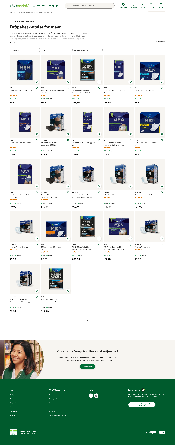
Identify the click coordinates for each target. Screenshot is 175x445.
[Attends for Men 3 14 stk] (25, 226)
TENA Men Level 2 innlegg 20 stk (83, 144)
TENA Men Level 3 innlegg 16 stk (21, 144)
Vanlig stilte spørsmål (16, 395)
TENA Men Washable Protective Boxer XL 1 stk (81, 248)
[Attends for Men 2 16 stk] (150, 174)
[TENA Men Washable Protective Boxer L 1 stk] (56, 279)
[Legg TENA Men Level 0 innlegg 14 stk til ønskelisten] (37, 88)
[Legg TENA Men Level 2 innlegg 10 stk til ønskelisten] (162, 140)
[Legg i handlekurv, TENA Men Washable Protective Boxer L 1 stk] (68, 291)
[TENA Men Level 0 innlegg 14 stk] (25, 70)
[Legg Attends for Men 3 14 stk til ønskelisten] (37, 244)
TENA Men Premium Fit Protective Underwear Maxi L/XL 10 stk (114, 144)
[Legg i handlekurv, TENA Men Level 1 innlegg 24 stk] (130, 82)
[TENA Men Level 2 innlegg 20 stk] (87, 122)
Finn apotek (53, 399)
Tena (12, 88)
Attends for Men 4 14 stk (144, 247)
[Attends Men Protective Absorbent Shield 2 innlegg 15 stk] (87, 174)
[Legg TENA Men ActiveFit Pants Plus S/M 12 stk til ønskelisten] (68, 88)
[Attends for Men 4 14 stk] (150, 226)
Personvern (13, 411)
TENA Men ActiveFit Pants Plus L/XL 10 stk (21, 196)
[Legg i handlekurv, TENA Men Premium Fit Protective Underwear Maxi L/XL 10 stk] (130, 134)
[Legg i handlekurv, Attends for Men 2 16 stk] (162, 186)
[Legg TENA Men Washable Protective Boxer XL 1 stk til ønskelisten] (99, 244)
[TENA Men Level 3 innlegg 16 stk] (25, 122)
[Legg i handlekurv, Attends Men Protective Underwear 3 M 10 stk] (68, 134)
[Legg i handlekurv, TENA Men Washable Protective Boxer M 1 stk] (99, 82)
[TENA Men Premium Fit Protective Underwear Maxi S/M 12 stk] (119, 226)
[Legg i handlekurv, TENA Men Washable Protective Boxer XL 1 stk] (99, 238)
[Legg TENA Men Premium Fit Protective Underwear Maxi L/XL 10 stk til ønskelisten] (130, 140)
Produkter (40, 5)
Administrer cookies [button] (24, 433)
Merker (34, 433)
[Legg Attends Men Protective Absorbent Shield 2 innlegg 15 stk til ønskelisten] (99, 192)
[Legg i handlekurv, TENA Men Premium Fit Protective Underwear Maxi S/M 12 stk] (130, 238)
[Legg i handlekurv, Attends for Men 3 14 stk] (37, 238)
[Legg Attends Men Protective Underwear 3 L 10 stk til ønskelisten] (68, 192)
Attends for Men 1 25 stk (112, 195)
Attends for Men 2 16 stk (144, 195)
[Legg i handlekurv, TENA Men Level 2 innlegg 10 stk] (162, 134)
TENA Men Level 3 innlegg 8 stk (51, 248)
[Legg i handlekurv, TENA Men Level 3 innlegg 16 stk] (37, 134)
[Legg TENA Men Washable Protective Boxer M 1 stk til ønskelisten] (99, 88)
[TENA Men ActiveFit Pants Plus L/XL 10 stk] (25, 174)
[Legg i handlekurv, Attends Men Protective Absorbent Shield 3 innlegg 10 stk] (37, 291)
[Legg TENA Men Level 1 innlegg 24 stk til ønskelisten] (130, 88)
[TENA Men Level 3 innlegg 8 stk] (56, 226)
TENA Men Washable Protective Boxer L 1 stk (49, 300)
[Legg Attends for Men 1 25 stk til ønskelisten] (130, 192)
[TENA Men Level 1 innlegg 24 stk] (119, 70)
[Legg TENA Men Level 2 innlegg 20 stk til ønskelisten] (99, 140)
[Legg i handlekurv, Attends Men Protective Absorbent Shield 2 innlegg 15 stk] (99, 186)
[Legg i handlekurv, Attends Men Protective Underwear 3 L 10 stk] (68, 186)
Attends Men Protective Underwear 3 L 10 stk (50, 196)
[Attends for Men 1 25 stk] (119, 174)
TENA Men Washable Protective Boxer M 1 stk (81, 91)
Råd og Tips (53, 5)
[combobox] (90, 6)
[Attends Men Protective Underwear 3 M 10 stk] (56, 122)
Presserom (52, 411)
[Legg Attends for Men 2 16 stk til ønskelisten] (162, 192)
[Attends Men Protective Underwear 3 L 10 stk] (56, 174)
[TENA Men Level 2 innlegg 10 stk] (150, 122)
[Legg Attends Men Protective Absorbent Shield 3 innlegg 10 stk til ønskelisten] (37, 297)
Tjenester (52, 403)
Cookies (12, 415)
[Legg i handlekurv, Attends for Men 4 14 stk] (162, 238)
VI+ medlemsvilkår (16, 407)
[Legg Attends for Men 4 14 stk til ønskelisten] (162, 244)
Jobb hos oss (53, 407)
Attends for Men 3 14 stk (19, 247)
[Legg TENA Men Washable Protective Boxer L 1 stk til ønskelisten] (68, 297)
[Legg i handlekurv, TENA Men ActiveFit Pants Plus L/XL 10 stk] (37, 186)
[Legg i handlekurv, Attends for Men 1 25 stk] (130, 186)
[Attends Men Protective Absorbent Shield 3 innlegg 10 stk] (25, 279)
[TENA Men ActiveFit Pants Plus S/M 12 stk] (56, 70)
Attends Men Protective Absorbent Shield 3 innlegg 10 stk (21, 300)
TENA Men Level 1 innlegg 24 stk (114, 91)
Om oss (51, 395)
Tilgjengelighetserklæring (57, 415)
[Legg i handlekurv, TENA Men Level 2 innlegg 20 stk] (99, 134)
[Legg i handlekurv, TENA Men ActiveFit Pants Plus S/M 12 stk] (68, 82)
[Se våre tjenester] (87, 359)
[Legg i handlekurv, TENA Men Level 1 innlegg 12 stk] (162, 82)
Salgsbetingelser (15, 403)
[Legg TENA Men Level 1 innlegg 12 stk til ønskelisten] (162, 88)
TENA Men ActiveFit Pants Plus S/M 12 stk (52, 91)
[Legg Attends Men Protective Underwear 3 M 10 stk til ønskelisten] (68, 140)
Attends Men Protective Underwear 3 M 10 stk (50, 144)
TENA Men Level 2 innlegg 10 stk (146, 144)
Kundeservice (14, 399)
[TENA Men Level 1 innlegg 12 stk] (150, 70)
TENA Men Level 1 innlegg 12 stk (145, 91)
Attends (44, 140)
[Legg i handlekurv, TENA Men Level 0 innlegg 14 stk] (37, 82)
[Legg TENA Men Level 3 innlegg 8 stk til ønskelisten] (68, 244)
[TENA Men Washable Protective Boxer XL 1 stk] (87, 226)
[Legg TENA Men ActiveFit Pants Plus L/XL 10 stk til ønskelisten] (37, 192)
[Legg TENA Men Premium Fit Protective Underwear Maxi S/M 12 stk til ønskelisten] (130, 244)
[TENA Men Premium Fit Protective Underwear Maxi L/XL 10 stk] (119, 122)
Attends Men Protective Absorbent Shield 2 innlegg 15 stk (83, 196)
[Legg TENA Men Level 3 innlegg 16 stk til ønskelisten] (37, 140)
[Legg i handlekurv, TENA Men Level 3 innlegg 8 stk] (68, 238)
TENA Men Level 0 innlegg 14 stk (21, 91)
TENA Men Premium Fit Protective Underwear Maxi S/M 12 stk (114, 248)
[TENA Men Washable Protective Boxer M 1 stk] (87, 70)
